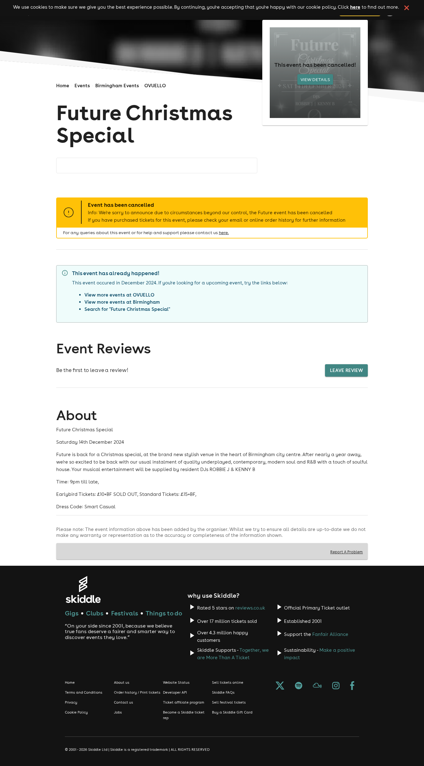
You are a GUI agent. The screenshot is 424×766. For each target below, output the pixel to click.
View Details (315, 79)
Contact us (123, 702)
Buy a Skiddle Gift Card (232, 712)
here (355, 7)
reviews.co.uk (250, 608)
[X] (280, 686)
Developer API (175, 692)
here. (224, 232)
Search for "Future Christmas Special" (127, 309)
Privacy (71, 702)
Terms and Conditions (83, 692)
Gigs (72, 613)
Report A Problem (346, 551)
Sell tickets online (227, 682)
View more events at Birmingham (122, 302)
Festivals (124, 613)
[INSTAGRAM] (336, 686)
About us (121, 682)
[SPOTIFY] (298, 686)
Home (62, 85)
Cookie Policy (76, 712)
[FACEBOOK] (352, 686)
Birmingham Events (117, 85)
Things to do (164, 613)
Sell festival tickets (229, 702)
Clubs (94, 613)
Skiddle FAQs (223, 692)
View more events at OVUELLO (119, 295)
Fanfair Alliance (330, 634)
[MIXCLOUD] (317, 686)
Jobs (118, 712)
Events (82, 85)
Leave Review (346, 370)
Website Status (176, 682)
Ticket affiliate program (183, 702)
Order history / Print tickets (137, 692)
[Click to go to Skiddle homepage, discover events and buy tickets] (83, 589)
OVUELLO (155, 85)
